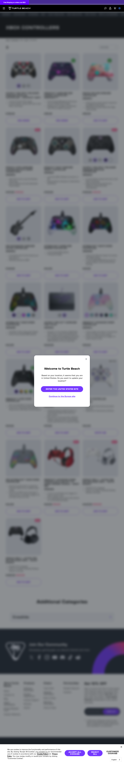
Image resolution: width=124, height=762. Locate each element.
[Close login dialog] (84, 438)
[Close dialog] (86, 358)
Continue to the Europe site (62, 396)
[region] (62, 753)
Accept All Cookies (75, 753)
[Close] (121, 747)
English (114, 760)
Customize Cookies (112, 752)
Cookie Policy (42, 754)
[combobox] (116, 759)
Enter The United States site (62, 389)
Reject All (95, 753)
